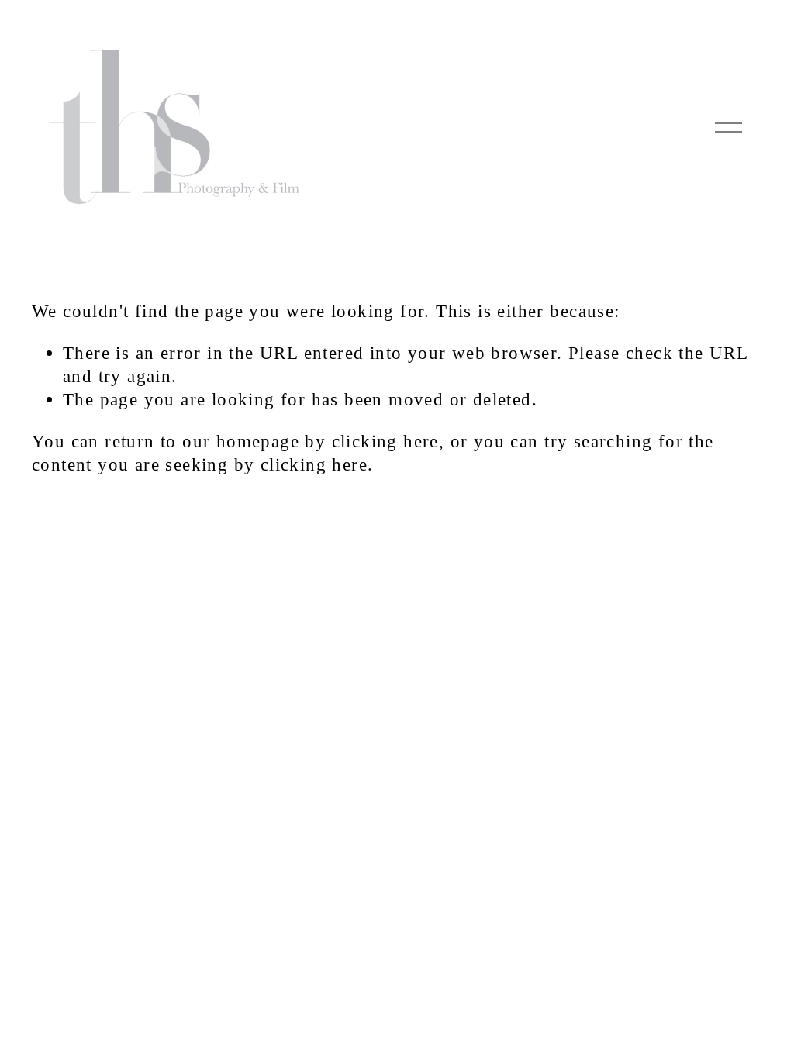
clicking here (385, 441)
